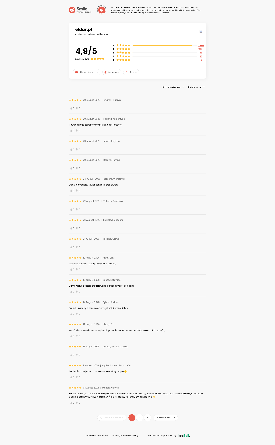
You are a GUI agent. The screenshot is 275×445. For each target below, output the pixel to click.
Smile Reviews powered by (162, 435)
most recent (174, 87)
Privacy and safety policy (125, 435)
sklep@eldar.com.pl (88, 72)
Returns (133, 72)
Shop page (113, 72)
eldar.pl (83, 29)
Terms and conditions (96, 435)
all (200, 87)
